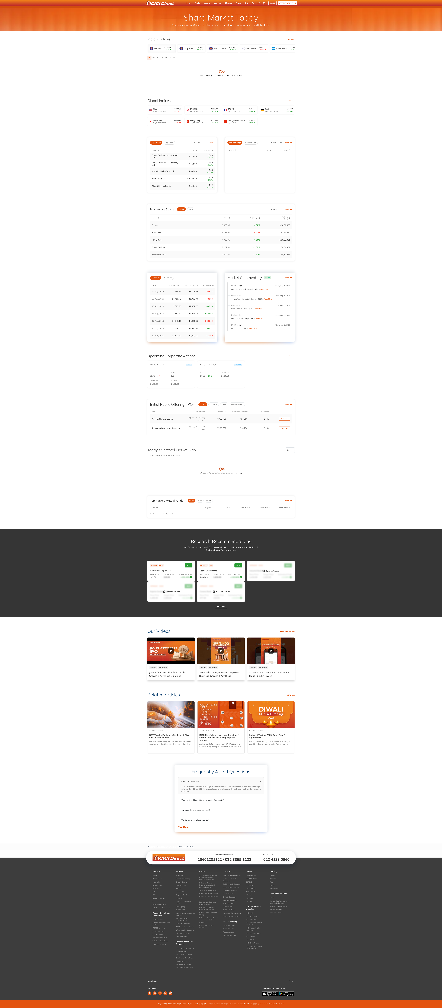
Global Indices (251, 875)
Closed (224, 404)
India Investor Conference (161, 908)
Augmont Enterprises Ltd (162, 419)
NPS (154, 895)
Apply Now (284, 419)
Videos (272, 882)
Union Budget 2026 (159, 904)
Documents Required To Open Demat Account (207, 908)
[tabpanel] (221, 58)
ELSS (200, 501)
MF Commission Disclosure (185, 930)
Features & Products (183, 923)
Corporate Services (182, 895)
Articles (272, 875)
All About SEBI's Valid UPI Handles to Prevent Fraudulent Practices (208, 878)
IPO (154, 901)
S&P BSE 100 (250, 882)
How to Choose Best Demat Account (208, 898)
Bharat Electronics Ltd (161, 186)
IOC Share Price (158, 934)
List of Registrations (182, 933)
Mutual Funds (157, 879)
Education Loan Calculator (232, 916)
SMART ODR (180, 910)
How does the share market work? (195, 810)
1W (153, 58)
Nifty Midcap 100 (252, 888)
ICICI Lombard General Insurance (254, 924)
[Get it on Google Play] (286, 993)
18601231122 (210, 859)
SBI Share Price (158, 919)
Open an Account (272, 571)
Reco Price (154, 574)
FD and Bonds (157, 885)
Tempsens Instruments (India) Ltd (166, 428)
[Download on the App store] (270, 993)
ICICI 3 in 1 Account (229, 925)
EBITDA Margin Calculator (232, 884)
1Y (166, 58)
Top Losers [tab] (169, 143)
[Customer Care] (258, 3)
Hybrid (208, 501)
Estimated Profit (185, 574)
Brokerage (179, 875)
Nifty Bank (249, 898)
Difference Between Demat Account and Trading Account (208, 920)
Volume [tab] (181, 209)
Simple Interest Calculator (231, 875)
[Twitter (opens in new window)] (160, 993)
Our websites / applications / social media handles (279, 902)
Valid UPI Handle (181, 936)
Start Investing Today (287, 3)
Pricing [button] (238, 3)
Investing (153, 667)
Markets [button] (207, 3)
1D (149, 58)
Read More (264, 289)
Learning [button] (217, 3)
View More (183, 827)
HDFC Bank (157, 240)
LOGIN (272, 3)
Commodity (156, 882)
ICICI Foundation (251, 916)
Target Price (169, 574)
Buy (188, 565)
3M (162, 58)
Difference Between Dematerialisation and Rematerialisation (207, 885)
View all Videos (287, 631)
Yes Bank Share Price (160, 938)
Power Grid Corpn (159, 247)
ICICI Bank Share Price (183, 964)
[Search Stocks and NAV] (253, 3)
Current (203, 404)
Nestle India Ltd (159, 179)
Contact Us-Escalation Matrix (183, 902)
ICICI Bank (249, 913)
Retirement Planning (183, 879)
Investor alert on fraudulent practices (185, 914)
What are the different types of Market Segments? (202, 800)
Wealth (178, 888)
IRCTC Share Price (159, 928)
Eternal (155, 225)
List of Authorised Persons (278, 906)
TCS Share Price (181, 951)
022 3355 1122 (238, 859)
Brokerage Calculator (230, 900)
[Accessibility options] (264, 3)
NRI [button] (246, 3)
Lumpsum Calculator (230, 890)
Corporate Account (229, 935)
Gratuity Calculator (229, 897)
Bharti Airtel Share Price (184, 958)
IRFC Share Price (158, 931)
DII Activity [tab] (168, 278)
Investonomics (274, 888)
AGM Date (225, 373)
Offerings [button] (228, 3)
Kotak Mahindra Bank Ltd (163, 171)
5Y (170, 58)
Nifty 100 (249, 895)
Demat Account (228, 929)
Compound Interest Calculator (229, 880)
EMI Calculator (228, 894)
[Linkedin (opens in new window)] (165, 993)
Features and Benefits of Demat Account (207, 903)
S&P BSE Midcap (252, 879)
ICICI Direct (250, 940)
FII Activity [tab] (156, 278)
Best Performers (237, 404)
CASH (161, 565)
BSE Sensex (250, 885)
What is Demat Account (207, 890)
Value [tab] (191, 209)
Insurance (156, 888)
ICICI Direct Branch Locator (185, 927)
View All (291, 39)
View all (221, 606)
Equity (191, 501)
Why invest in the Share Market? (194, 820)
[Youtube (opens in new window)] (170, 993)
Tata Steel (156, 232)
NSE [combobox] (288, 450)
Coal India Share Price (183, 961)
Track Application (276, 913)
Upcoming (213, 404)
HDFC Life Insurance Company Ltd (165, 164)
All (174, 58)
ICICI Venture (250, 936)
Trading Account (228, 932)
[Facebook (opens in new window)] (149, 993)
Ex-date (174, 381)
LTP (151, 373)
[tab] (162, 48)
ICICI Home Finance (252, 943)
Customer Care (181, 885)
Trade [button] (197, 3)
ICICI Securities (251, 919)
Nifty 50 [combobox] (274, 142)
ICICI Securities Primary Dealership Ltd (254, 947)
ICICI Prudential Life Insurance (253, 929)
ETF (154, 892)
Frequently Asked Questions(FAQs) (182, 919)
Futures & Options (159, 898)
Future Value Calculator (231, 887)
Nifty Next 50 (250, 892)
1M (158, 58)
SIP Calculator (227, 907)
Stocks (155, 875)
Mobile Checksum (276, 909)
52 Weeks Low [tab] (250, 143)
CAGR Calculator (229, 910)
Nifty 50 (197, 142)
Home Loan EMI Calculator (232, 913)
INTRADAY (154, 565)
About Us (179, 898)
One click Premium (182, 882)
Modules (272, 885)
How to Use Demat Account (208, 893)
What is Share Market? (190, 781)
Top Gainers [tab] (156, 143)
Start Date (154, 381)
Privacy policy (180, 907)
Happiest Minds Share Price (185, 948)
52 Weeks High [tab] (235, 143)
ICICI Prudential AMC (253, 933)
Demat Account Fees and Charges (208, 914)
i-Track (272, 898)
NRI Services (180, 892)
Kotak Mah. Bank (159, 254)
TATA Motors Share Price (184, 967)
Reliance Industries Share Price (161, 924)
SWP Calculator (228, 903)
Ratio (173, 373)
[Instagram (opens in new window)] (155, 993)
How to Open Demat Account (206, 926)
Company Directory (159, 944)
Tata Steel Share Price (160, 941)
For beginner (163, 667)
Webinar (273, 879)
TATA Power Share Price (184, 955)
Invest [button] (188, 3)
